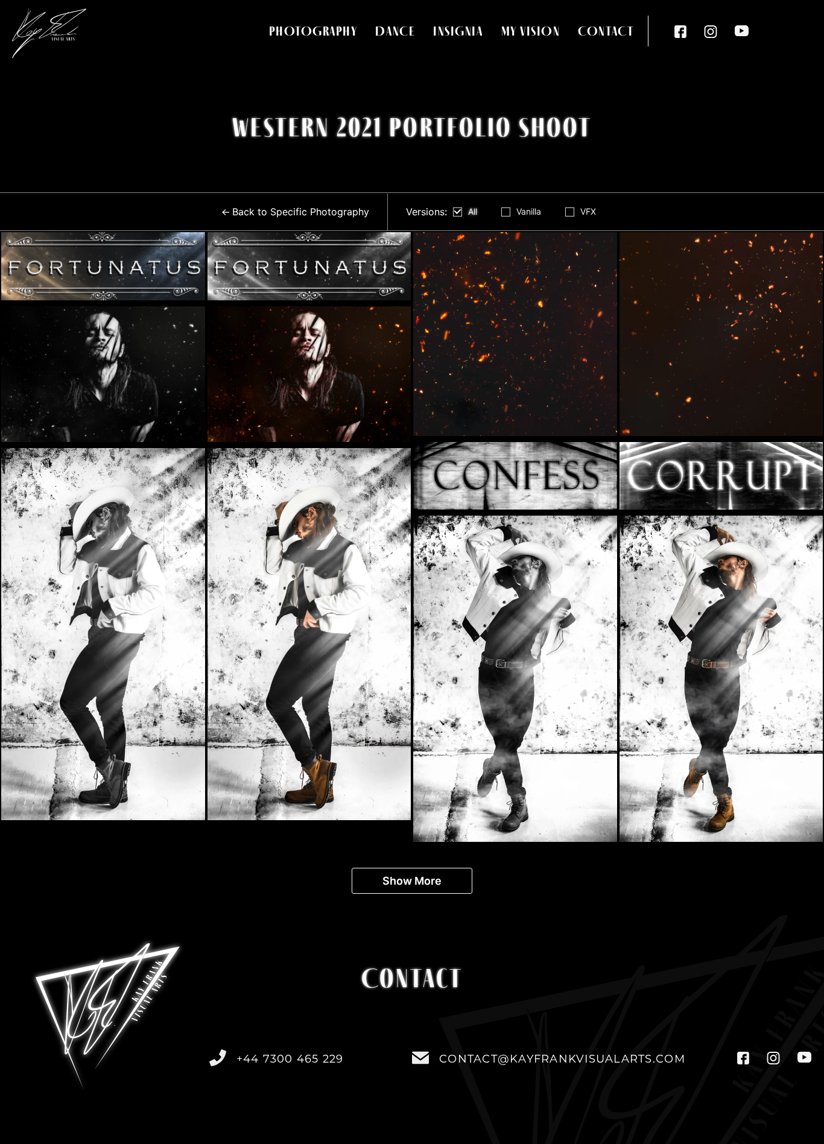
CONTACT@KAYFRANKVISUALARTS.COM (562, 1059)
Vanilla (528, 211)
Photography (313, 31)
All (472, 211)
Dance (395, 31)
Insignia (458, 31)
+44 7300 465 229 (290, 1059)
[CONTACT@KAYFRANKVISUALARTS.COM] (420, 1057)
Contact (605, 31)
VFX (588, 211)
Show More (412, 880)
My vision (530, 31)
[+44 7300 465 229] (217, 1057)
